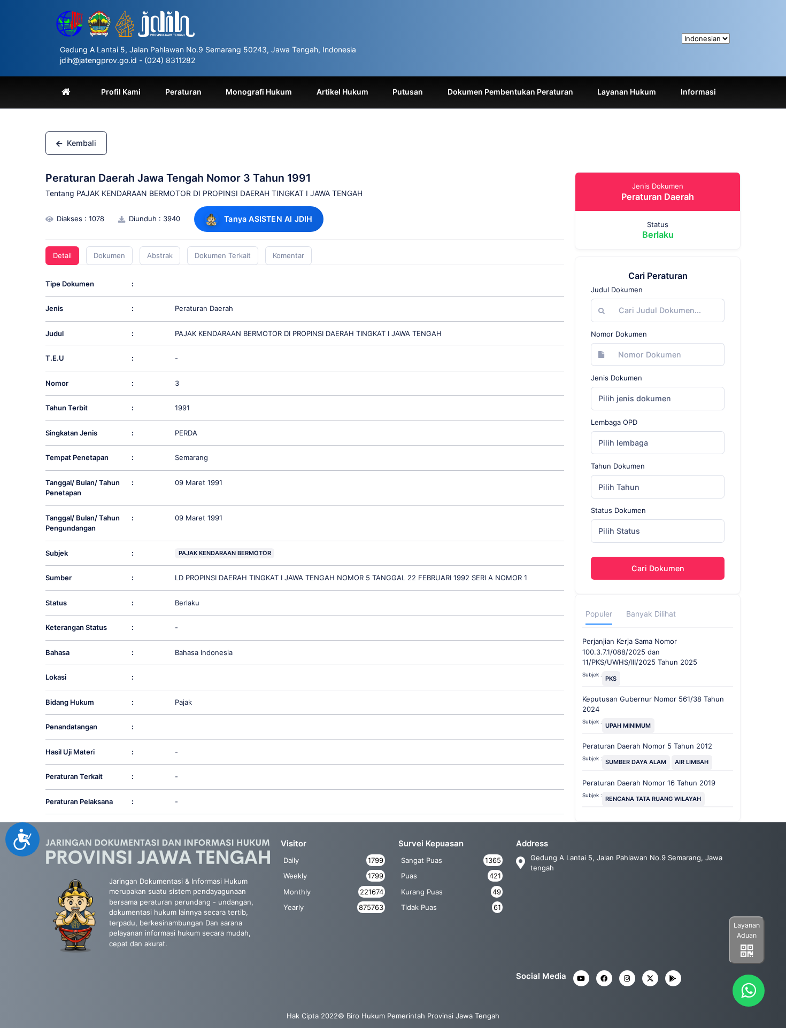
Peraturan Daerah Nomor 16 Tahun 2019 (648, 782)
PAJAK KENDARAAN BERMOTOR (225, 553)
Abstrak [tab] (160, 255)
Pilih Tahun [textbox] (618, 487)
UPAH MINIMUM (628, 725)
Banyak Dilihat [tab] (651, 613)
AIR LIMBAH (691, 762)
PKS (611, 678)
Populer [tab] (598, 613)
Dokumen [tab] (109, 255)
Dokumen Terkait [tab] (223, 255)
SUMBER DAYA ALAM (635, 762)
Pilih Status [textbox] (619, 530)
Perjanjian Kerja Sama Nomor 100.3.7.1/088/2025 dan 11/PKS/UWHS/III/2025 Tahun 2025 (639, 651)
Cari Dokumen (657, 568)
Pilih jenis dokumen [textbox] (634, 398)
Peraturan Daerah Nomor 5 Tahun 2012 (647, 746)
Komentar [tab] (288, 255)
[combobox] (658, 398)
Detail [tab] (62, 255)
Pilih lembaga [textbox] (623, 442)
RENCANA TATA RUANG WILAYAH (653, 799)
